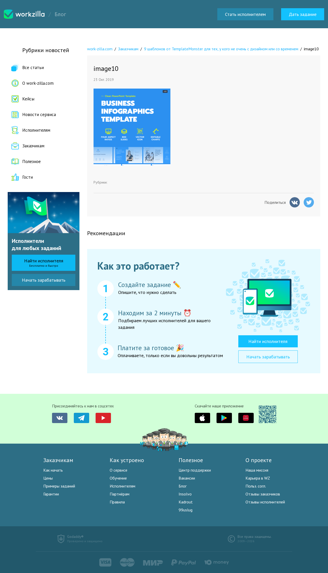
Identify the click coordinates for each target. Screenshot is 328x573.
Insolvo (185, 493)
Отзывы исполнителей (265, 501)
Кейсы (28, 99)
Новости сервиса (39, 114)
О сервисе (118, 470)
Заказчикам (33, 146)
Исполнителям (36, 130)
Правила (117, 501)
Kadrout (186, 501)
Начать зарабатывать (43, 280)
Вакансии (187, 478)
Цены (48, 478)
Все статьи (33, 67)
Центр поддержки (195, 470)
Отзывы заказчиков (262, 493)
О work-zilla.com (38, 83)
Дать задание (302, 14)
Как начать (53, 470)
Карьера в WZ (257, 478)
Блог (183, 486)
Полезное (31, 161)
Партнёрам (119, 493)
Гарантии (51, 493)
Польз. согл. (255, 486)
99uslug (185, 509)
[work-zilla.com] (24, 14)
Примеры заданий (59, 486)
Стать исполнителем (245, 14)
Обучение (118, 478)
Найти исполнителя (43, 263)
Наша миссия (256, 470)
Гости (27, 177)
